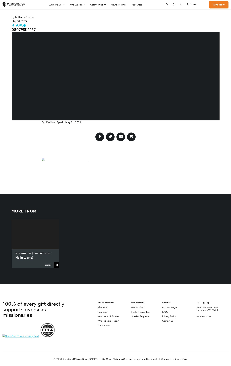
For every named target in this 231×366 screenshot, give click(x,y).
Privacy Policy (169, 316)
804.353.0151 (204, 316)
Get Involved (96, 4)
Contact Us (167, 321)
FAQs (165, 312)
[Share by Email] (21, 25)
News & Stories (118, 4)
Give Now (219, 5)
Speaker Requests (140, 316)
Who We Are (75, 4)
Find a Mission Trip (140, 312)
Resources (137, 4)
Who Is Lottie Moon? (108, 321)
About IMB (103, 307)
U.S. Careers (104, 325)
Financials (102, 312)
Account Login (169, 307)
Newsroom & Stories (108, 316)
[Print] (24, 25)
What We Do (55, 4)
